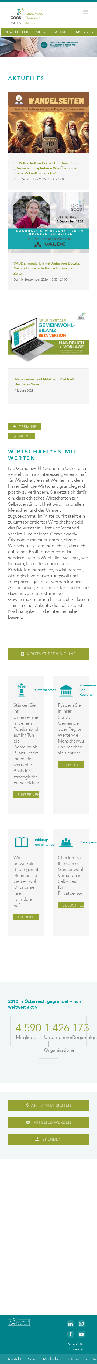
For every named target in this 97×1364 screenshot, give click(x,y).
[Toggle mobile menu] (86, 12)
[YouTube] (81, 1334)
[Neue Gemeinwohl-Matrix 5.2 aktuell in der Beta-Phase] (48, 338)
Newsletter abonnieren (77, 1346)
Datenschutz (77, 1358)
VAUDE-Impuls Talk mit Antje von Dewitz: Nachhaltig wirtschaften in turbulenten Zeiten (46, 268)
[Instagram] (81, 1323)
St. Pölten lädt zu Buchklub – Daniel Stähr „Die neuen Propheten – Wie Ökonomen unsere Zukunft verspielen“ (46, 168)
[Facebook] (70, 1334)
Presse (32, 1358)
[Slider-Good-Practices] (48, 39)
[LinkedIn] (70, 1323)
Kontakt (14, 1358)
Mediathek (52, 1358)
